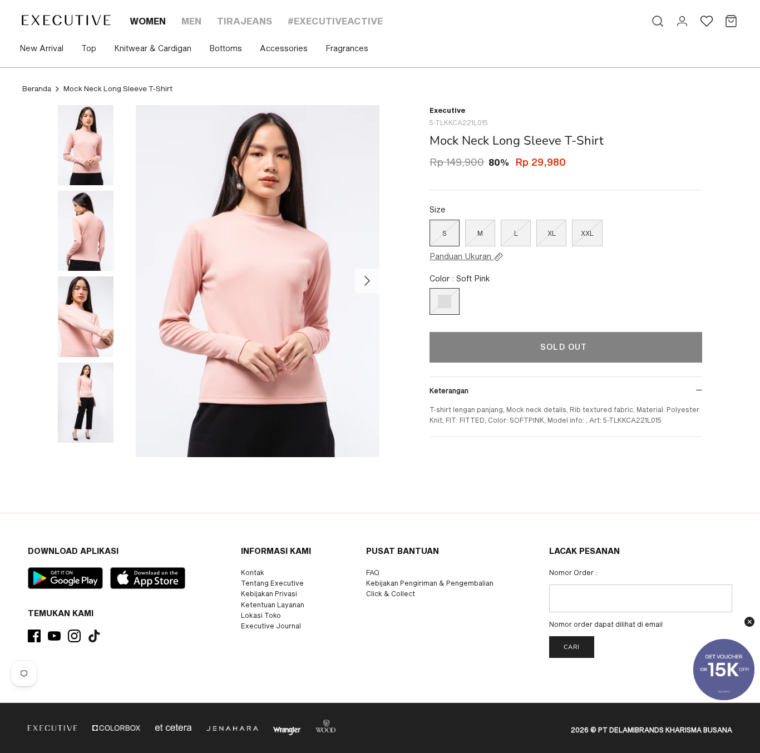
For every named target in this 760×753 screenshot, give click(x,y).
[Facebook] (34, 636)
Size (438, 209)
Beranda (36, 88)
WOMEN (148, 21)
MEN (191, 21)
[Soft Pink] (445, 301)
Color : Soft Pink (460, 278)
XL (551, 233)
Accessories (284, 48)
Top (88, 48)
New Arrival (41, 48)
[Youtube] (54, 636)
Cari (572, 647)
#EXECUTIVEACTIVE (335, 21)
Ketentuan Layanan (272, 604)
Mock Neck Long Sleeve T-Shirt (117, 88)
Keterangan (449, 390)
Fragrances (346, 48)
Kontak (252, 572)
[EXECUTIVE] (65, 20)
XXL (587, 233)
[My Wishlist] (706, 21)
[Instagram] (74, 636)
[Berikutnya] (367, 281)
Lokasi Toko (261, 615)
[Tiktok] (94, 636)
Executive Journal (271, 626)
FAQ (372, 572)
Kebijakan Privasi (269, 593)
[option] (258, 281)
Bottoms (225, 48)
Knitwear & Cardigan (152, 48)
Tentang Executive (272, 583)
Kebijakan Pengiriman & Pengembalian (429, 583)
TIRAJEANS (244, 21)
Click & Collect (390, 593)
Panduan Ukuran (461, 256)
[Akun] (682, 21)
